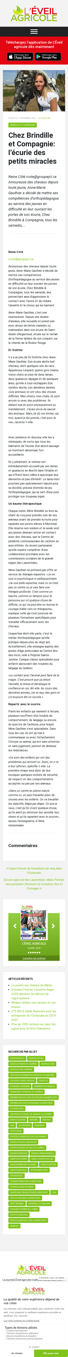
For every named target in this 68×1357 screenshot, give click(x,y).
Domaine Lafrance (20, 1086)
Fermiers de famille (44, 1086)
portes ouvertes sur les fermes (28, 1136)
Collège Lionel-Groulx (22, 1081)
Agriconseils (17, 1058)
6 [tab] (39, 952)
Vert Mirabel (17, 1203)
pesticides (16, 1131)
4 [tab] (35, 952)
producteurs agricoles (23, 1142)
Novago (46, 1120)
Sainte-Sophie (48, 1164)
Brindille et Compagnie (22, 125)
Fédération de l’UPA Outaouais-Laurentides (33, 1097)
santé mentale (18, 1170)
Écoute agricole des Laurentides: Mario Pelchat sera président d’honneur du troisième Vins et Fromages (34, 884)
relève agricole (18, 1153)
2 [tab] (31, 952)
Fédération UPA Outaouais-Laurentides (31, 1103)
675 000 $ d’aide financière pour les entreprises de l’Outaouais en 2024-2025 (34, 1016)
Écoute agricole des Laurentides (28, 1220)
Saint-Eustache (18, 1159)
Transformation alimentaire (26, 1181)
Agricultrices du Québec (23, 1064)
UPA (54, 1192)
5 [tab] (37, 952)
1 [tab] (29, 952)
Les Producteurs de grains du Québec (31, 1114)
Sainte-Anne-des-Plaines (23, 1164)
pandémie (39, 1125)
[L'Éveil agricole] (34, 13)
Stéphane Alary (39, 1170)
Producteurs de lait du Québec (27, 1148)
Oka (12, 1125)
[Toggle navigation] (34, 32)
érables (14, 1226)
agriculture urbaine (21, 1069)
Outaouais (24, 1125)
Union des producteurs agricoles (29, 1192)
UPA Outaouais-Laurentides (25, 1198)
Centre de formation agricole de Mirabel (32, 1075)
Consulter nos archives (34, 958)
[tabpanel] (34, 927)
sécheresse (16, 1176)
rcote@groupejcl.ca (20, 259)
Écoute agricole (19, 1215)
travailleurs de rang (22, 1187)
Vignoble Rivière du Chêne (24, 1209)
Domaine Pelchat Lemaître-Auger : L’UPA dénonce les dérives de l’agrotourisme (33, 994)
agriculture (47, 1064)
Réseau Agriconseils (42, 1153)
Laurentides (17, 1108)
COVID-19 (43, 1081)
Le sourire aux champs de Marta (31, 985)
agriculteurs (36, 1058)
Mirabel (34, 1120)
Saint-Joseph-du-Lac (42, 1159)
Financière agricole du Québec (26, 1092)
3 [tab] (33, 952)
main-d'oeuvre (17, 1120)
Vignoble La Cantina (39, 1203)
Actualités (44, 118)
